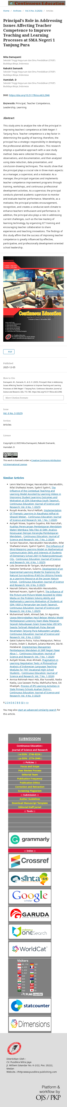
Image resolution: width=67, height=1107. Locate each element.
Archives (17, 10)
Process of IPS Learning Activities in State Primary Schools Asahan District (35, 687)
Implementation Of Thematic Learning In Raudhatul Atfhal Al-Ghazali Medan (35, 513)
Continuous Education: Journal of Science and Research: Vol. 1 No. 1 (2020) (35, 518)
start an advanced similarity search (37, 709)
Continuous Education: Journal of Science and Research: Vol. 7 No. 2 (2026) (34, 538)
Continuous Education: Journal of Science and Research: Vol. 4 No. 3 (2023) (35, 694)
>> (27, 702)
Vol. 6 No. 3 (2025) (33, 10)
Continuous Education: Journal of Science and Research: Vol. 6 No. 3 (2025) (37, 583)
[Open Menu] (3, 3)
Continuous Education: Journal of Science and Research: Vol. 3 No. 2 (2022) (35, 635)
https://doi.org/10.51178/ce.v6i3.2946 (29, 95)
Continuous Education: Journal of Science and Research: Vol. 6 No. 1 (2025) (35, 505)
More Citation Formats (17, 397)
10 (22, 702)
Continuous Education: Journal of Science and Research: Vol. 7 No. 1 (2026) (32, 655)
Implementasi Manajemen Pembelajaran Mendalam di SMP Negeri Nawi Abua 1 (35, 650)
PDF (10, 351)
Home (6, 10)
